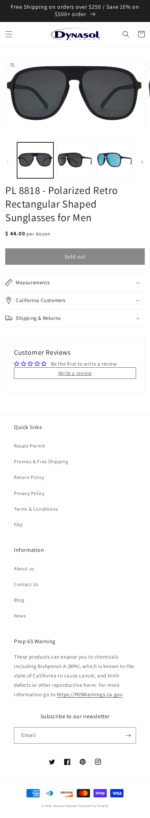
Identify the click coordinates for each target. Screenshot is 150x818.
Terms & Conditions (36, 509)
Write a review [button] (75, 373)
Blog (19, 600)
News (20, 616)
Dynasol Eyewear (65, 806)
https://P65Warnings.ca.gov (90, 694)
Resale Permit (29, 446)
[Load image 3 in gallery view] (114, 160)
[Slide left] (7, 162)
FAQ (18, 524)
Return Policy (29, 477)
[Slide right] (142, 162)
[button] (8, 34)
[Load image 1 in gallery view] (35, 160)
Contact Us (26, 584)
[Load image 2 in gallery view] (75, 160)
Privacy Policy (29, 493)
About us (24, 568)
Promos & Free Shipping (41, 461)
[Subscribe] (128, 735)
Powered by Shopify (93, 806)
